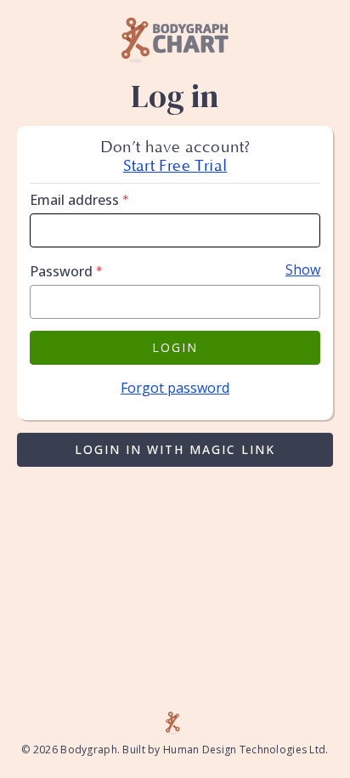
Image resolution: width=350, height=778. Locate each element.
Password (66, 271)
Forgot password (175, 387)
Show (302, 269)
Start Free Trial (175, 166)
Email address (79, 199)
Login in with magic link (175, 449)
